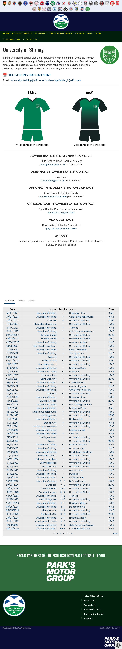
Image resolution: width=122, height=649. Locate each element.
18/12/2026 (12, 400)
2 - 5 (62, 481)
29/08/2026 (12, 481)
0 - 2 (62, 525)
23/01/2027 (12, 382)
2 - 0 (62, 499)
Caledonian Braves (79, 528)
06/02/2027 (12, 375)
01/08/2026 (12, 499)
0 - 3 (62, 484)
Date (12, 309)
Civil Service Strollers (80, 389)
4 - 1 (63, 521)
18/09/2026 (12, 466)
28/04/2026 (12, 517)
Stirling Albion (49, 360)
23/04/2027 (12, 320)
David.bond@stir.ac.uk (52, 180)
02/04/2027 (12, 342)
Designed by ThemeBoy (110, 628)
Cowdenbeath (77, 382)
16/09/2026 (12, 470)
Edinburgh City (48, 378)
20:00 (111, 320)
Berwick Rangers (78, 444)
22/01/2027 (12, 386)
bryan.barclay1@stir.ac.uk (61, 212)
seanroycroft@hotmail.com (52, 196)
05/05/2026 (12, 510)
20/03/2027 (12, 346)
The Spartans (76, 353)
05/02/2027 (12, 378)
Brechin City (50, 422)
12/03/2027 (12, 353)
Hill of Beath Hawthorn (44, 346)
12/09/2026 (12, 473)
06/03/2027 (12, 357)
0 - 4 (62, 528)
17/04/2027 (12, 324)
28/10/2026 (12, 444)
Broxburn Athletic (78, 342)
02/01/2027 (12, 393)
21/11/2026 (12, 419)
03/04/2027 (12, 338)
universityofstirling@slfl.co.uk (27, 80)
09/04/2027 (12, 335)
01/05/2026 (12, 514)
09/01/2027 (12, 389)
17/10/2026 (12, 452)
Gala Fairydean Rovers (81, 316)
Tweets (21, 300)
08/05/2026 (12, 506)
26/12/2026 (12, 397)
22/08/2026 (12, 488)
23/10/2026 (12, 448)
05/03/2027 (12, 360)
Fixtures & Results (22, 33)
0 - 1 (63, 503)
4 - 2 (62, 488)
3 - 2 (62, 492)
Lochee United (48, 338)
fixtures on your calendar (29, 75)
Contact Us (30, 39)
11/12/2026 (12, 408)
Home (6, 33)
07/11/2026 (12, 430)
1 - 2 (63, 495)
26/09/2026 (12, 459)
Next (115, 533)
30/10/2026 (12, 441)
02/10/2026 (12, 455)
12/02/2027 (12, 371)
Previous (8, 533)
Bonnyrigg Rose (77, 313)
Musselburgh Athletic (45, 324)
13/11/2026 (12, 426)
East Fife (51, 320)
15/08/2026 (12, 492)
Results (63, 309)
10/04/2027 (12, 331)
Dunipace (74, 371)
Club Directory (11, 39)
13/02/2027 (12, 368)
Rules (98, 33)
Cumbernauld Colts (45, 521)
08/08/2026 (12, 495)
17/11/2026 (12, 422)
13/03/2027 (12, 349)
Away (72, 309)
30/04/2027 (12, 316)
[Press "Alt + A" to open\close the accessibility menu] (118, 645)
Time (111, 309)
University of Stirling (46, 313)
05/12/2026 (12, 411)
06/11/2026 (12, 433)
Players (31, 300)
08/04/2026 (12, 528)
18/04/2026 (12, 521)
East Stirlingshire (78, 349)
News (90, 33)
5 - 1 (63, 506)
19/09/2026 (12, 462)
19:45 (111, 313)
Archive (79, 33)
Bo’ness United (48, 335)
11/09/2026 (12, 477)
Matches (9, 300)
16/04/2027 (12, 327)
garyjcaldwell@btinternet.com (61, 228)
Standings (41, 33)
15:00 (111, 324)
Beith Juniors (76, 419)
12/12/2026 (12, 404)
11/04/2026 (12, 525)
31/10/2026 (12, 437)
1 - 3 (63, 510)
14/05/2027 (12, 313)
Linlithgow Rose (77, 368)
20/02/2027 (12, 364)
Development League (61, 33)
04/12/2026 (12, 415)
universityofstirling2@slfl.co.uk (63, 80)
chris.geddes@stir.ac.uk (52, 164)
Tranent (73, 327)
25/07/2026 (12, 503)
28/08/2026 (12, 484)
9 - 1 (63, 517)
